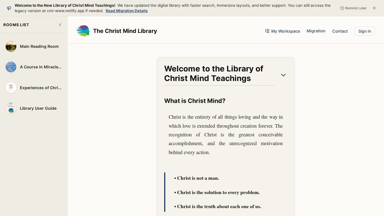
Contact (340, 31)
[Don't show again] (374, 8)
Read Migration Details (127, 10)
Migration (316, 30)
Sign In (364, 31)
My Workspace (285, 31)
